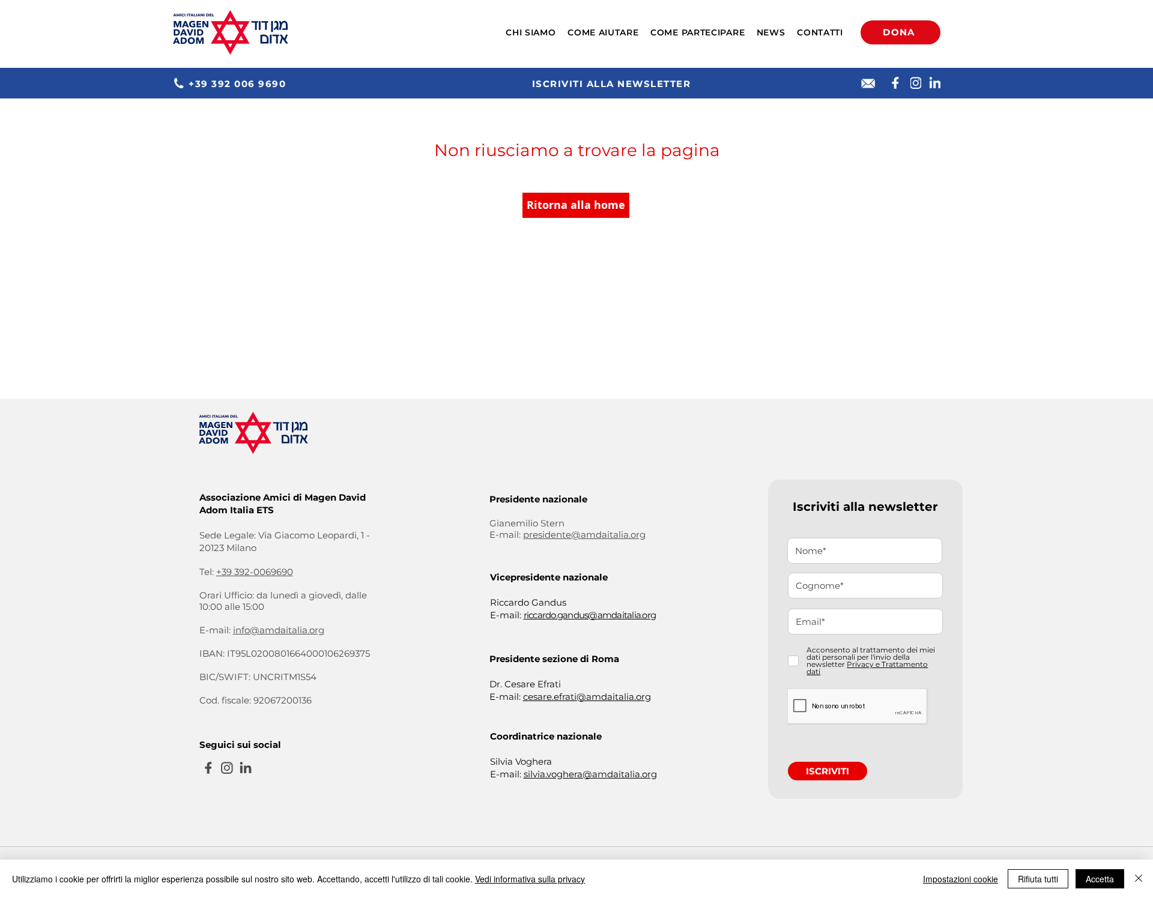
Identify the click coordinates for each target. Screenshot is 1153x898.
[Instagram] (915, 83)
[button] (531, 32)
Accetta (1100, 879)
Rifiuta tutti (1038, 879)
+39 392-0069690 (254, 571)
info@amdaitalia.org (278, 630)
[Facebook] (895, 83)
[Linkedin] (935, 83)
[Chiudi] (1138, 878)
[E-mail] (868, 83)
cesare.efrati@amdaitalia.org (587, 696)
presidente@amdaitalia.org (584, 534)
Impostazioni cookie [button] (960, 879)
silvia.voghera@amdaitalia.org (590, 774)
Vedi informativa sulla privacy (530, 879)
